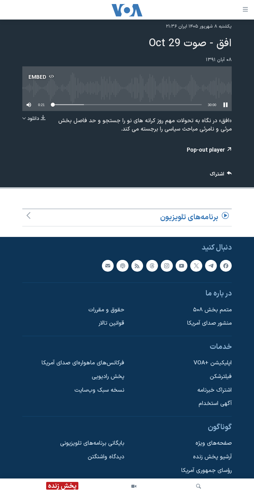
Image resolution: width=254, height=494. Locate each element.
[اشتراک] (108, 265)
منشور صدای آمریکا (209, 323)
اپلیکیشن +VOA (213, 363)
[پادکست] (122, 265)
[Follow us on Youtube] (181, 265)
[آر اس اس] (137, 265)
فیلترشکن (221, 376)
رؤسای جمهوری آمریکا (206, 470)
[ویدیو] (134, 486)
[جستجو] (198, 486)
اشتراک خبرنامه (214, 390)
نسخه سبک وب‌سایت (99, 390)
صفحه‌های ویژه (213, 443)
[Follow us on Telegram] (211, 265)
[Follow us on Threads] (152, 265)
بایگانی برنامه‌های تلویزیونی (92, 443)
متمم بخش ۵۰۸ (212, 309)
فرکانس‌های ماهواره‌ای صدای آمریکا (83, 363)
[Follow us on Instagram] (167, 265)
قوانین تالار (111, 323)
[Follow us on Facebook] (226, 265)
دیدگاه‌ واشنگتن (106, 457)
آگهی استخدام (215, 403)
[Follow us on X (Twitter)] (196, 265)
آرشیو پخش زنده (212, 457)
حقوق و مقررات (106, 309)
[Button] (221, 175)
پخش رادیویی (108, 376)
